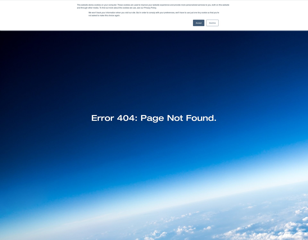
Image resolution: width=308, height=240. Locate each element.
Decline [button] (212, 22)
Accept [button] (199, 22)
